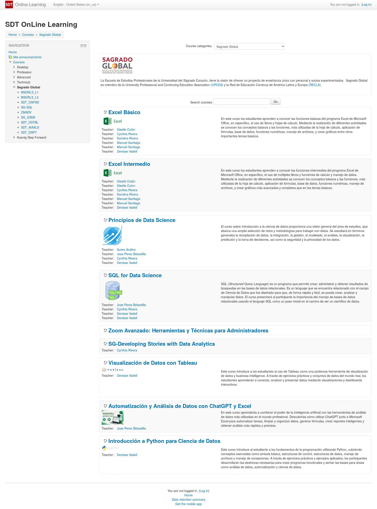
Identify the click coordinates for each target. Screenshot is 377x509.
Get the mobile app (188, 504)
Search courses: (202, 102)
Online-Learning (30, 4)
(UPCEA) (217, 85)
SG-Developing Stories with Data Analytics (161, 343)
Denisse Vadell (127, 151)
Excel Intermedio (129, 163)
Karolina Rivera (127, 138)
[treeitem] (48, 52)
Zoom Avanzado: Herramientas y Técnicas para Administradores (188, 330)
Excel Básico (124, 112)
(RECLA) (314, 85)
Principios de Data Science (141, 219)
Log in (366, 4)
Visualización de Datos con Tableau (152, 362)
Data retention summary (188, 499)
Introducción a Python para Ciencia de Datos (164, 440)
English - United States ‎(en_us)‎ (74, 4)
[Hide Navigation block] (82, 46)
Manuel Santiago (128, 142)
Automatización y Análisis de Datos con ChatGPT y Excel (179, 405)
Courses (19, 62)
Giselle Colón (126, 129)
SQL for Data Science (135, 275)
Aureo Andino (126, 249)
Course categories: (199, 46)
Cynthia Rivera (127, 134)
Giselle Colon (126, 185)
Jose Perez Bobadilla (131, 254)
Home (13, 52)
